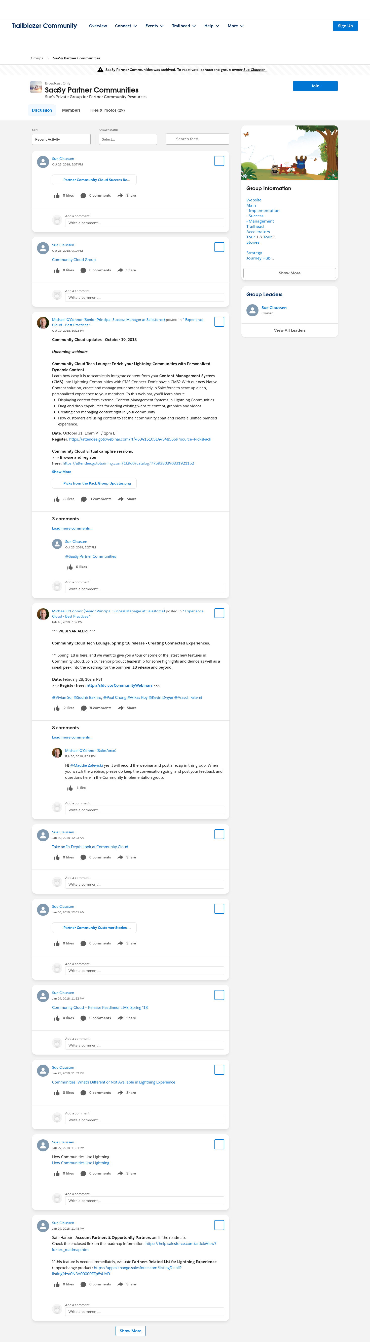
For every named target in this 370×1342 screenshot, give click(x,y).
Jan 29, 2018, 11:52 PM (68, 998)
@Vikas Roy (137, 697)
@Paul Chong (114, 697)
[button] (42, 110)
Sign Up (345, 25)
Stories (252, 242)
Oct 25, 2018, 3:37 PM (67, 164)
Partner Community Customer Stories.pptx (99, 927)
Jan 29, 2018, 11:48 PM (68, 1228)
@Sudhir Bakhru (87, 697)
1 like (81, 788)
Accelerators (258, 231)
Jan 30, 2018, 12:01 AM (68, 912)
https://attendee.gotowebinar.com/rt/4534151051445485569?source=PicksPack (140, 439)
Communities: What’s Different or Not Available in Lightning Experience (113, 1082)
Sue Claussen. (255, 69)
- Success (254, 216)
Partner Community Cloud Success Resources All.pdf (107, 180)
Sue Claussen (63, 158)
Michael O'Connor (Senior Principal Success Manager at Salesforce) (108, 319)
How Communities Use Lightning (80, 1162)
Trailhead (255, 226)
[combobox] (61, 135)
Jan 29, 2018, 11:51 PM (68, 1148)
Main (251, 205)
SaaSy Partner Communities (76, 58)
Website (254, 200)
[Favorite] (219, 160)
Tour (250, 237)
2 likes (68, 708)
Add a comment (77, 216)
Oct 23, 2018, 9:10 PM (67, 250)
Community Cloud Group (74, 259)
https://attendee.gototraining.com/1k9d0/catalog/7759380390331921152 (128, 463)
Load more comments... (72, 528)
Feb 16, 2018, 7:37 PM (67, 622)
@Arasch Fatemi (188, 697)
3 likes (68, 499)
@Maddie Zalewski (86, 765)
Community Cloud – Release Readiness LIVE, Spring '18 (100, 1007)
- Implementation (263, 210)
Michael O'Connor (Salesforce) (90, 750)
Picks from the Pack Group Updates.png (97, 483)
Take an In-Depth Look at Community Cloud (90, 846)
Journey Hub (258, 258)
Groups (37, 58)
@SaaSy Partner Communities (90, 556)
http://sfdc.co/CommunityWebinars (120, 685)
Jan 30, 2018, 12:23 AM (68, 838)
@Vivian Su (61, 697)
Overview (98, 25)
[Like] (57, 499)
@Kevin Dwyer (161, 697)
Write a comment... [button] (84, 223)
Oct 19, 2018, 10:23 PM (68, 330)
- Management (260, 221)
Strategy (254, 252)
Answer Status (108, 129)
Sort (35, 129)
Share (126, 196)
